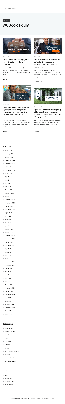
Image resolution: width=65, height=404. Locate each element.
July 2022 (8, 249)
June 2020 (8, 301)
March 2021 (8, 285)
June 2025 (8, 180)
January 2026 (9, 157)
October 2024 (9, 206)
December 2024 (10, 200)
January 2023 (9, 232)
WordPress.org (9, 384)
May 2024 (8, 222)
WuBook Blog (24, 398)
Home (4, 8)
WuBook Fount (9, 358)
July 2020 (8, 298)
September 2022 (10, 245)
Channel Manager (10, 331)
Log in (6, 375)
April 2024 (8, 226)
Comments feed (9, 381)
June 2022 (8, 252)
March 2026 (8, 150)
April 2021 (8, 281)
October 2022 (9, 242)
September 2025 (10, 170)
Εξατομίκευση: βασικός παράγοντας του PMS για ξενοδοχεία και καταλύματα (16, 62)
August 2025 (9, 173)
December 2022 (10, 236)
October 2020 (9, 291)
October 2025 (9, 167)
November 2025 (10, 164)
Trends (7, 348)
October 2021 (9, 268)
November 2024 (10, 203)
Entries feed (8, 378)
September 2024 (10, 209)
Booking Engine (9, 328)
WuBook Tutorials (10, 361)
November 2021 (10, 265)
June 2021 (8, 275)
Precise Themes (50, 398)
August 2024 (9, 213)
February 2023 (9, 229)
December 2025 (10, 160)
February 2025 (9, 193)
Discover (5, 79)
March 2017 (8, 314)
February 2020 (9, 304)
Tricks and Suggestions (12, 351)
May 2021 (8, 278)
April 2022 (8, 255)
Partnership (8, 341)
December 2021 (10, 262)
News (6, 338)
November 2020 (10, 288)
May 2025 (8, 183)
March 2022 (8, 258)
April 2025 (8, 186)
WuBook (7, 354)
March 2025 (8, 190)
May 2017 (8, 311)
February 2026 (9, 154)
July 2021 (8, 271)
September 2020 (10, 294)
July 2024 (8, 216)
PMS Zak (7, 345)
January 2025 (9, 196)
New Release (9, 335)
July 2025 (8, 177)
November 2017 (10, 308)
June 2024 (8, 219)
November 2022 (10, 239)
